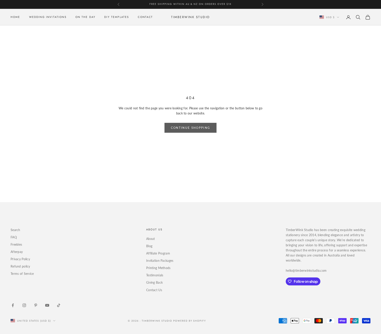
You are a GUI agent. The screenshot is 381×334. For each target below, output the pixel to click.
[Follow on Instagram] (24, 305)
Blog (149, 246)
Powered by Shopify (189, 321)
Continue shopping (190, 127)
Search (15, 230)
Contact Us (154, 290)
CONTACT (145, 17)
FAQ (14, 237)
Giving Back (154, 282)
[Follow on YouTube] (47, 305)
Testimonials (154, 275)
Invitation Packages (159, 260)
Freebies (16, 244)
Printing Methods (158, 268)
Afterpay (17, 252)
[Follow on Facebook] (13, 305)
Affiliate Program (158, 253)
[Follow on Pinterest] (36, 305)
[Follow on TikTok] (58, 305)
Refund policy (20, 266)
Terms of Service (22, 273)
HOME (15, 17)
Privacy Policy (20, 259)
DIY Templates (116, 17)
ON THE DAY (85, 17)
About (150, 239)
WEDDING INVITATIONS (48, 17)
